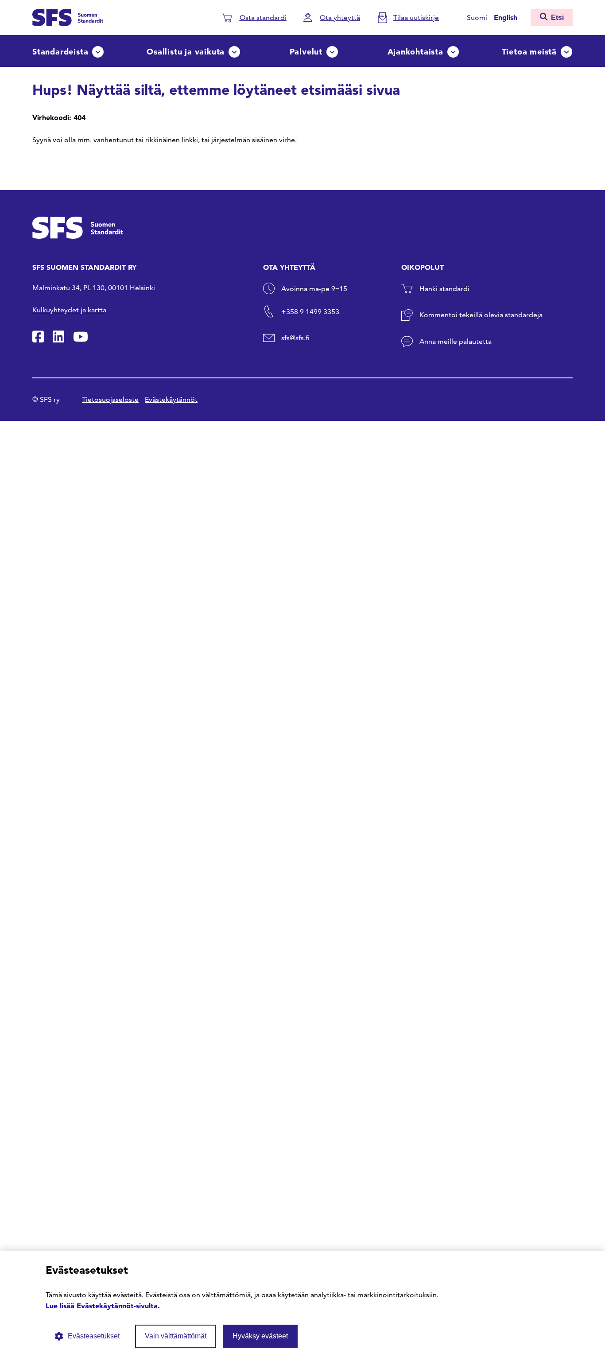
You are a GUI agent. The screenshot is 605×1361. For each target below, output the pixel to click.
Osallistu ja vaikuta (186, 52)
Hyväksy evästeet (260, 1336)
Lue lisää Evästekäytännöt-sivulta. (103, 1305)
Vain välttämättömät (175, 1336)
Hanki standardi (444, 288)
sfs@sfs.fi (295, 338)
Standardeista (60, 52)
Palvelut (306, 52)
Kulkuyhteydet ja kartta (69, 310)
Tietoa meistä (529, 52)
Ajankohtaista (415, 52)
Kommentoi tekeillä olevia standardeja (481, 315)
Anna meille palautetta (455, 341)
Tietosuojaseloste (110, 399)
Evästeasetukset (94, 1336)
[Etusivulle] (67, 16)
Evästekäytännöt (171, 399)
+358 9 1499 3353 (310, 311)
